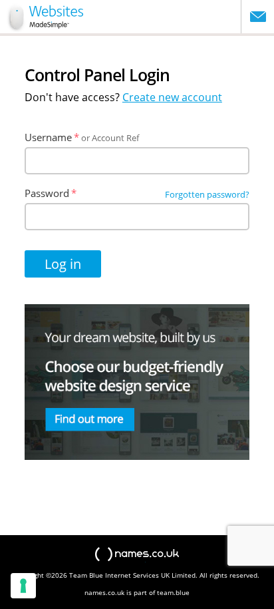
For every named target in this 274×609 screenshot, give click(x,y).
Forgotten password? (207, 194)
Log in (63, 264)
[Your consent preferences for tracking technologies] (23, 585)
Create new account (172, 97)
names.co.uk (137, 554)
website (44, 16)
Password (47, 193)
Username (48, 137)
